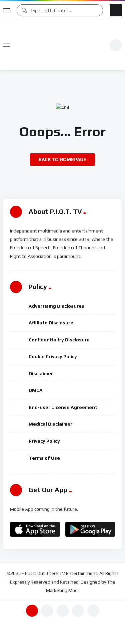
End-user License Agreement (63, 407)
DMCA (36, 390)
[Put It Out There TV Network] (60, 45)
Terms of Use (44, 458)
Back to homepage (62, 159)
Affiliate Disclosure (51, 322)
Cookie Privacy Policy (53, 356)
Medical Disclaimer (50, 424)
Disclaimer (41, 373)
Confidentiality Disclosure (59, 339)
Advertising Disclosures (56, 306)
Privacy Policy (44, 441)
